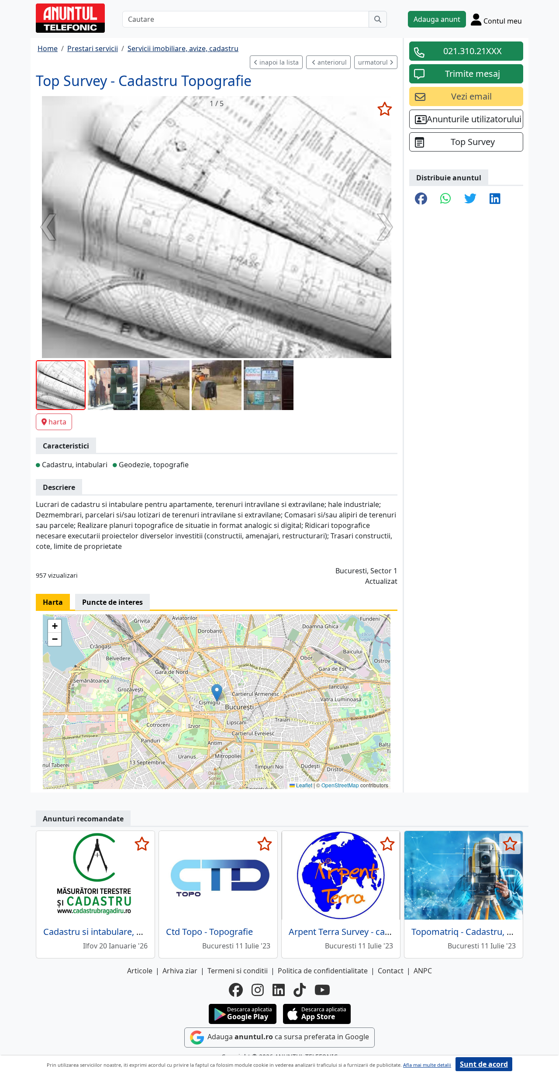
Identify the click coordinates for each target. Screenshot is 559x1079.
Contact (391, 971)
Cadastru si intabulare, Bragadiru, (111, 932)
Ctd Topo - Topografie (209, 932)
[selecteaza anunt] (384, 108)
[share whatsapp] (446, 199)
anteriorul (331, 62)
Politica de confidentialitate (323, 971)
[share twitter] (470, 199)
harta (57, 422)
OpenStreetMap (340, 785)
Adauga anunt (437, 19)
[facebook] (236, 989)
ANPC (423, 971)
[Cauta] (378, 19)
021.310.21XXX (472, 51)
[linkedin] (279, 989)
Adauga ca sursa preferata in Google (287, 1037)
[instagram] (258, 989)
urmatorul (374, 62)
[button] (216, 693)
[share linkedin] (495, 199)
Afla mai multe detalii (427, 1065)
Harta (53, 602)
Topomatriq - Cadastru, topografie (480, 932)
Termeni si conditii (237, 971)
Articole (139, 971)
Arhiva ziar (179, 971)
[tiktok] (299, 989)
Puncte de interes (112, 602)
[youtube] (322, 989)
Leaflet (303, 785)
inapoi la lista (278, 62)
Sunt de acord (484, 1064)
